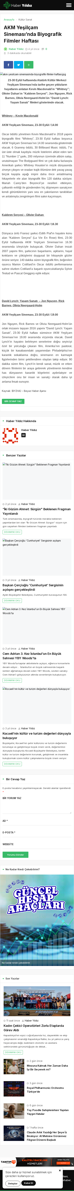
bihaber (66, 1180)
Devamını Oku (12, 532)
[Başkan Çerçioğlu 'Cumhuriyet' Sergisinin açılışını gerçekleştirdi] (37, 557)
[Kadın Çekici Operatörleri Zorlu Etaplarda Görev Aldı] (37, 1001)
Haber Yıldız (16, 49)
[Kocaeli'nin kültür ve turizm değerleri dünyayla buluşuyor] (37, 705)
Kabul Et (28, 1183)
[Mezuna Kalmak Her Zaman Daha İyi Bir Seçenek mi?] (14, 1066)
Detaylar (13, 1183)
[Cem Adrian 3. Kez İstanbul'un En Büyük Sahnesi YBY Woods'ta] (37, 625)
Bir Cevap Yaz (13, 401)
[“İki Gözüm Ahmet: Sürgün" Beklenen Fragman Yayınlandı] (37, 481)
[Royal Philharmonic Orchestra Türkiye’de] (14, 1088)
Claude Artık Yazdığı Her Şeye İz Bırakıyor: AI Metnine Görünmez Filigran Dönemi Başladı (47, 1136)
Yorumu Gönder (15, 854)
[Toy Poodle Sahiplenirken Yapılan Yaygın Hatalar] (14, 1110)
